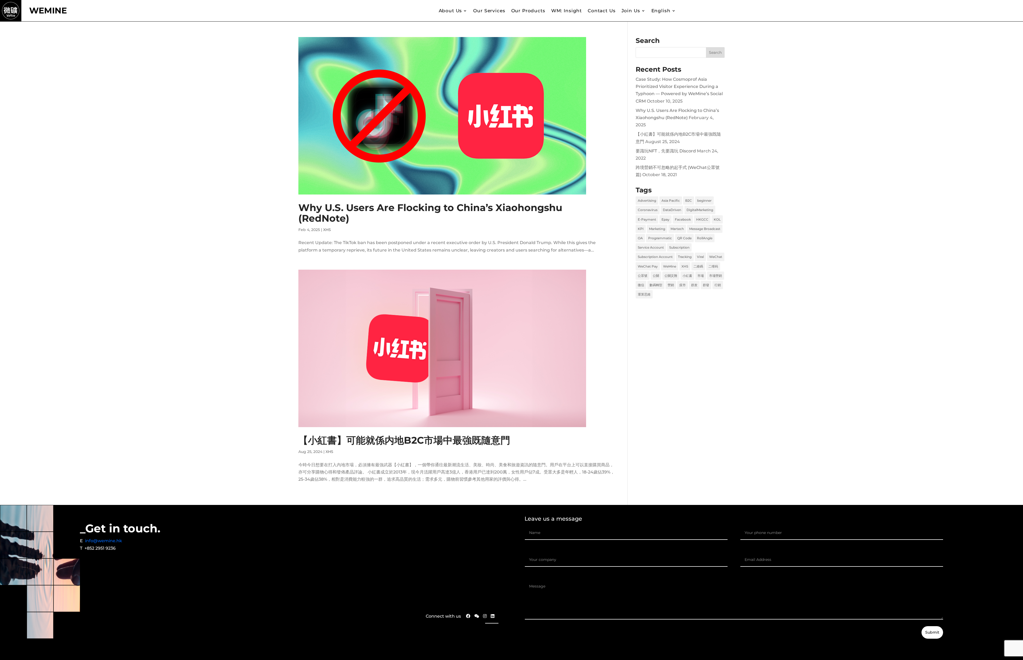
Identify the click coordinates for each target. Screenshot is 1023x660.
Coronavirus (647, 210)
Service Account (651, 247)
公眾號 (642, 276)
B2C (688, 201)
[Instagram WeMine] (485, 616)
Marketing (657, 229)
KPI (641, 229)
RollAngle (704, 238)
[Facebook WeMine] (466, 616)
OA (640, 238)
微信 (641, 285)
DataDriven (672, 210)
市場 (700, 276)
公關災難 (670, 276)
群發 (706, 285)
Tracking (685, 257)
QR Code (684, 238)
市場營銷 (715, 276)
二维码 (713, 266)
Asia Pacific (670, 201)
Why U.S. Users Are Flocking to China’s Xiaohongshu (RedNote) (430, 213)
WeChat (715, 257)
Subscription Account (655, 257)
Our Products (528, 10)
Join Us (631, 10)
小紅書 (687, 276)
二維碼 (698, 266)
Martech (677, 229)
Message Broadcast (704, 229)
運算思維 (644, 294)
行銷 (718, 285)
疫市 (682, 285)
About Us (450, 10)
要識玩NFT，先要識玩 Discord (666, 150)
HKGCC (702, 219)
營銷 (671, 285)
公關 (656, 276)
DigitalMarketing (700, 210)
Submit (932, 632)
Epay (665, 219)
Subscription (679, 247)
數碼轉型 (655, 285)
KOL (717, 219)
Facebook (683, 219)
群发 (694, 285)
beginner (704, 201)
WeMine (669, 266)
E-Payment (647, 219)
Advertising (647, 201)
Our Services (489, 10)
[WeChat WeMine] (476, 616)
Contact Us (602, 10)
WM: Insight (566, 10)
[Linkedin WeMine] (492, 616)
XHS (327, 229)
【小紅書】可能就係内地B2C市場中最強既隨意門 (404, 440)
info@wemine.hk (103, 540)
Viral (700, 257)
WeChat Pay (648, 266)
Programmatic (660, 238)
